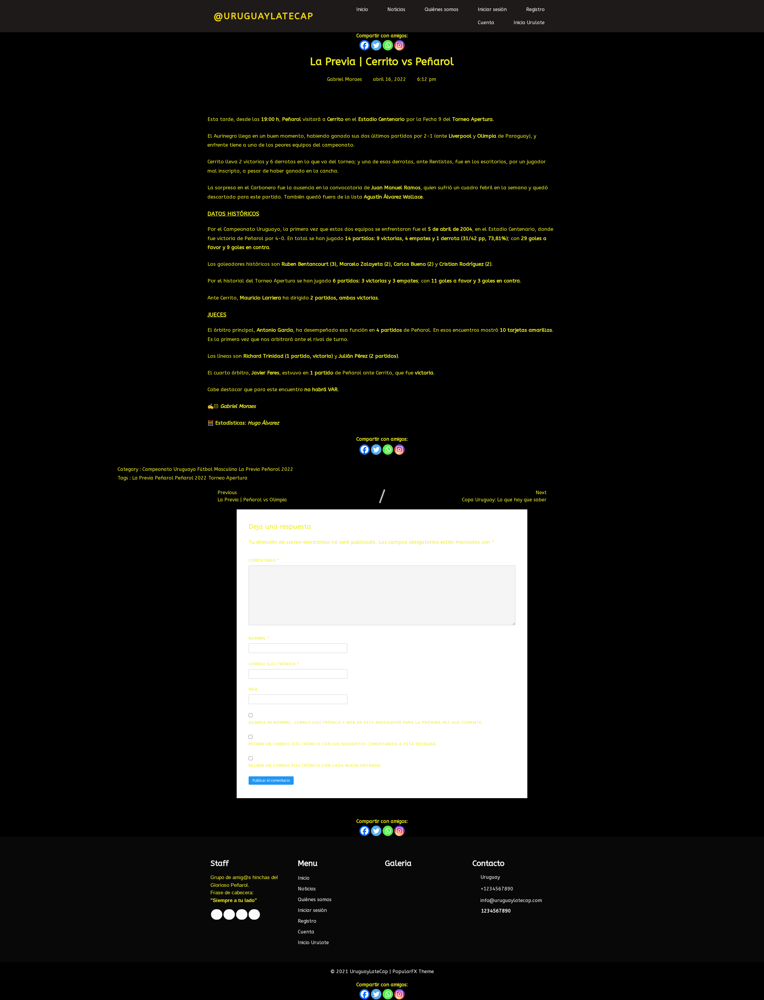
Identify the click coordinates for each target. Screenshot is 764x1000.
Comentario (264, 560)
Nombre (259, 638)
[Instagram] (399, 45)
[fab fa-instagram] (254, 914)
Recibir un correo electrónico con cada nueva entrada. (315, 765)
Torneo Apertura (227, 478)
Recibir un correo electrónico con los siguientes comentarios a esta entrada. (343, 744)
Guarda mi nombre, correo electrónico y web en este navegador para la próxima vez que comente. (366, 722)
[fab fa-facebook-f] (216, 914)
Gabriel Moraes (238, 406)
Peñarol (165, 478)
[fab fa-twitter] (229, 914)
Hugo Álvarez (263, 423)
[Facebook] (364, 45)
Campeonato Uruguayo (169, 469)
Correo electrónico (274, 664)
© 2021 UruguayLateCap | (361, 971)
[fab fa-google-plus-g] (241, 914)
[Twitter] (376, 45)
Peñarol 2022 (277, 469)
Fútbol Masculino (218, 469)
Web (253, 689)
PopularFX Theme (413, 971)
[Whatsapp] (388, 45)
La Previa (250, 469)
